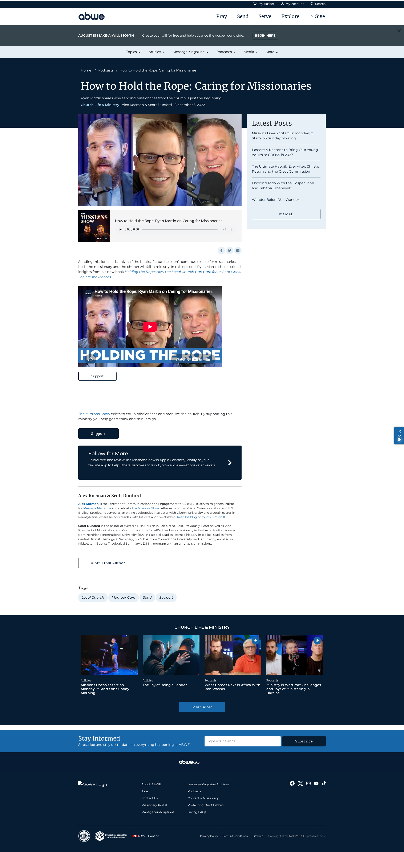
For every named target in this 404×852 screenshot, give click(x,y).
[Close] (399, 31)
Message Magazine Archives (208, 784)
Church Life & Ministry (100, 105)
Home (86, 70)
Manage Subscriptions (157, 812)
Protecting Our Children (205, 805)
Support (97, 376)
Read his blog (187, 517)
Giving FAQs (197, 812)
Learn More (202, 707)
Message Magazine (189, 52)
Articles (155, 52)
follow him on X (213, 517)
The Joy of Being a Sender (165, 685)
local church (93, 597)
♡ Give (317, 16)
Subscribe (304, 741)
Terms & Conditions (235, 835)
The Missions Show (94, 414)
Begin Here (265, 35)
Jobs (144, 791)
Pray (221, 16)
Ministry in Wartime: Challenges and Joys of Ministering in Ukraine (293, 689)
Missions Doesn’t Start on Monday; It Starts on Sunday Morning (105, 689)
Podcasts (224, 52)
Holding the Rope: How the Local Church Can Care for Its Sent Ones (182, 272)
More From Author (108, 563)
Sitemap (258, 835)
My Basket (266, 4)
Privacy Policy (209, 835)
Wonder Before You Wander (275, 200)
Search (320, 4)
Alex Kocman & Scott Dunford (147, 105)
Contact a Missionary (203, 798)
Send (243, 16)
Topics (131, 52)
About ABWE (151, 784)
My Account (294, 4)
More (270, 52)
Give (399, 433)
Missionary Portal (154, 805)
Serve (265, 16)
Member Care (123, 597)
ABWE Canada (147, 836)
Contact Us (149, 798)
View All (286, 214)
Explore (290, 16)
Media (249, 52)
